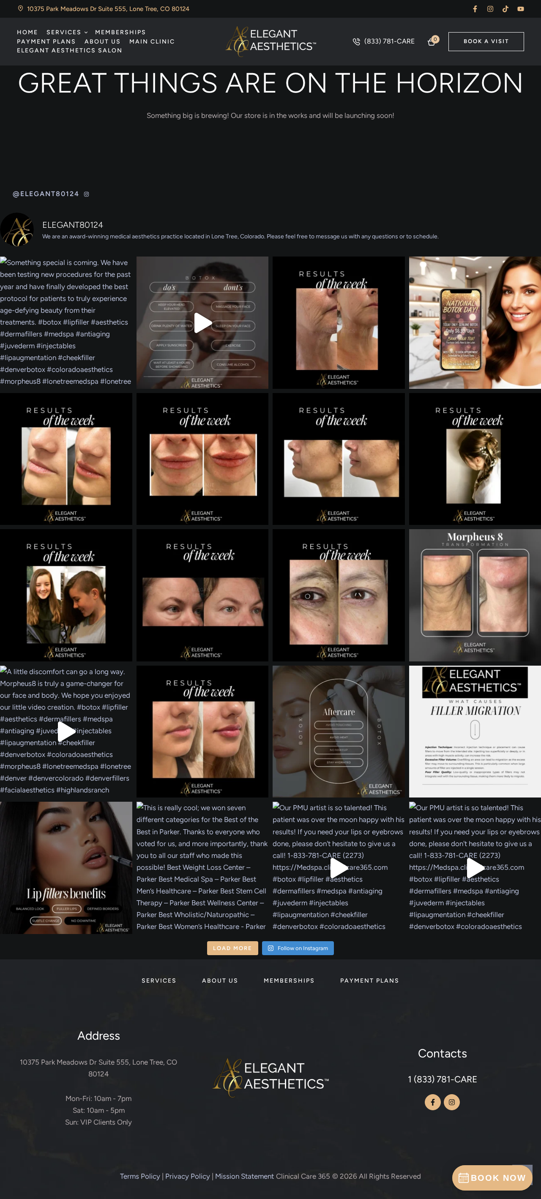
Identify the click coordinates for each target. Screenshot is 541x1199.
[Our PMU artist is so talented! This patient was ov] (339, 868)
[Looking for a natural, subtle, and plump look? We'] (203, 732)
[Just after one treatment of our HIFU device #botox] (339, 323)
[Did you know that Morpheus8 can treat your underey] (339, 595)
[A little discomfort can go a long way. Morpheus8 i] (66, 732)
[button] (475, 8)
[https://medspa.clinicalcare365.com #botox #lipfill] (339, 732)
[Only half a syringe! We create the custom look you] (66, 459)
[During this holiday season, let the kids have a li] (66, 595)
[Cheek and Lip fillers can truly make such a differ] (339, 459)
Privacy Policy (187, 1176)
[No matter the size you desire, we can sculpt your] (203, 459)
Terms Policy (140, 1176)
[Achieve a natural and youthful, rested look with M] (203, 595)
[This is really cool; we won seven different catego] (203, 868)
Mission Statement (244, 1176)
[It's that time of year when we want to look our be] (66, 868)
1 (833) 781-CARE (442, 1079)
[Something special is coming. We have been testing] (66, 323)
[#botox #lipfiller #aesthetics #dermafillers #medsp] (203, 323)
